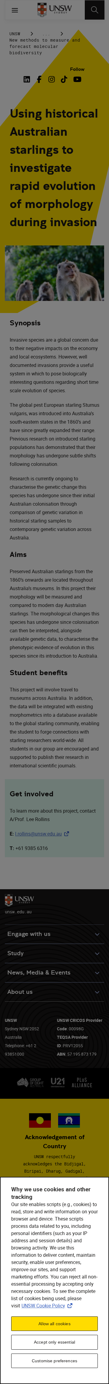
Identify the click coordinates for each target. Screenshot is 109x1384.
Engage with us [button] (29, 934)
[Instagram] (51, 79)
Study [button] (15, 953)
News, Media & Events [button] (39, 972)
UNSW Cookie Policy (48, 1305)
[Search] (94, 10)
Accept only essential (54, 1342)
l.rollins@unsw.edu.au (43, 833)
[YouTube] (76, 79)
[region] (54, 1280)
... (46, 33)
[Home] (55, 10)
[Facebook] (39, 79)
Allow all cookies (54, 1323)
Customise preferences (54, 1360)
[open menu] (15, 10)
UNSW (14, 33)
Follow (77, 69)
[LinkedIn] (28, 79)
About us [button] (20, 991)
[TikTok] (64, 79)
